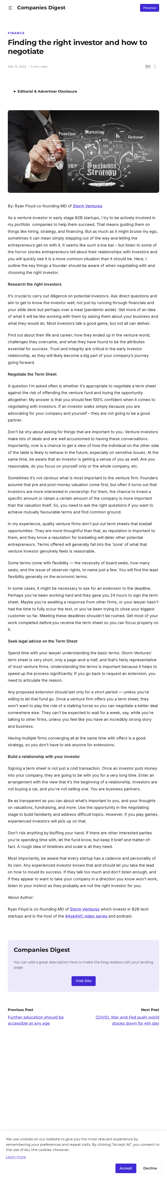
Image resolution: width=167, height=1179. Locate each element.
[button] (10, 8)
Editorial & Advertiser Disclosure (47, 91)
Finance (149, 8)
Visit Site (84, 981)
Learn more (16, 1157)
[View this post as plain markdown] (148, 66)
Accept (126, 1168)
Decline (150, 1168)
